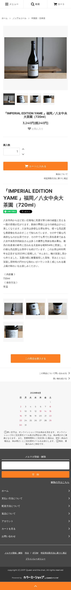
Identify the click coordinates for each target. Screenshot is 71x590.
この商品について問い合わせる (53, 373)
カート (61, 4)
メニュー (13, 4)
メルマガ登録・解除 (13, 553)
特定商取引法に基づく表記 (56, 178)
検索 (37, 4)
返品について (62, 174)
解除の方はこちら (60, 482)
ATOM (35, 553)
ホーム (5, 18)
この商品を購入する (35, 358)
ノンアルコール (19, 18)
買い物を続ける (60, 378)
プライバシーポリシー (35, 559)
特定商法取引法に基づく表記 (54, 553)
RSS (27, 553)
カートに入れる (37, 166)
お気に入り (37, 128)
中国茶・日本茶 (38, 18)
